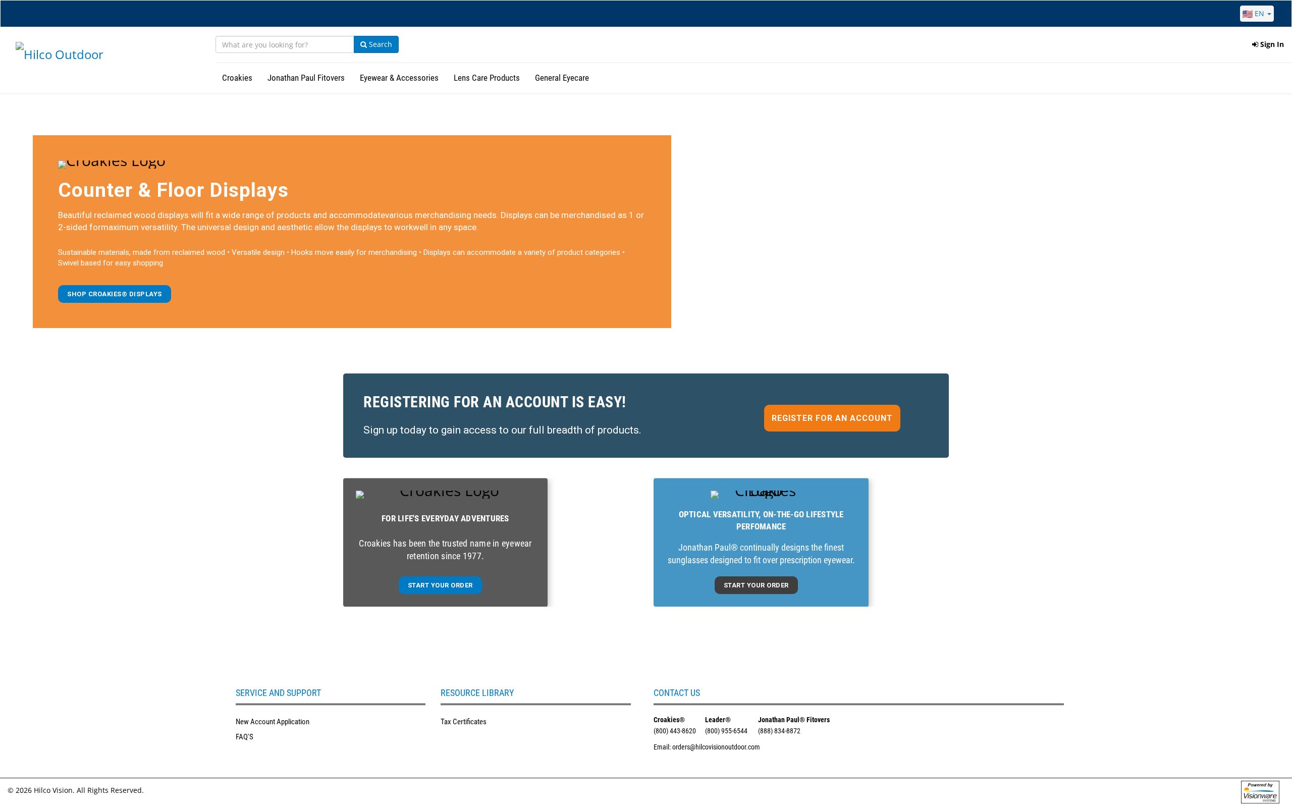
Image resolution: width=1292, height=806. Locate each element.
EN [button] (1259, 13)
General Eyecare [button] (562, 78)
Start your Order (440, 585)
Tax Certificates (464, 721)
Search (379, 44)
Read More (646, 422)
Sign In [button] (1271, 44)
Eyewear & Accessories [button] (399, 78)
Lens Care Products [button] (487, 78)
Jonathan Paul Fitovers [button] (306, 78)
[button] (114, 294)
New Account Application (272, 721)
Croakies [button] (237, 78)
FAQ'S (244, 736)
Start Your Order (756, 585)
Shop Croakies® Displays (114, 294)
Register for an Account (832, 418)
